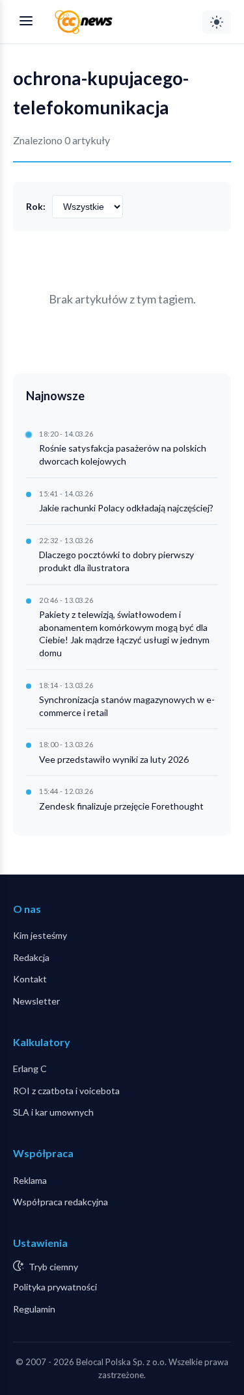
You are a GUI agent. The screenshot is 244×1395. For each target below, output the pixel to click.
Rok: (36, 206)
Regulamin (34, 1308)
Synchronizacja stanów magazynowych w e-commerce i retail (127, 706)
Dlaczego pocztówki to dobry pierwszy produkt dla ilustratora (116, 561)
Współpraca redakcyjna (60, 1201)
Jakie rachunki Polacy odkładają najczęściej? (126, 507)
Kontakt (30, 978)
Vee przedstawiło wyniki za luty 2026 (114, 759)
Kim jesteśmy (40, 935)
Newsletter (36, 1000)
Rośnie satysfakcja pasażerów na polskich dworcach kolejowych (122, 454)
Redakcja (31, 957)
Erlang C (30, 1068)
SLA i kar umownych (53, 1112)
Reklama (30, 1180)
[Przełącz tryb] (216, 22)
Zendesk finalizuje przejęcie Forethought (121, 806)
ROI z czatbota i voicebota (66, 1090)
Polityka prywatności (55, 1286)
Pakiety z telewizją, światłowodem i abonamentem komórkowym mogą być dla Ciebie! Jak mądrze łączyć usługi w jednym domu (124, 633)
